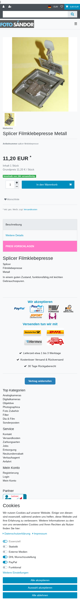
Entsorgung (9, 449)
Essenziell (14, 541)
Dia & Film (9, 418)
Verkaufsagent (11, 457)
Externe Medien (18, 551)
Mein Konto (9, 480)
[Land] (49, 7)
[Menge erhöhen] (17, 183)
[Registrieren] (10, 7)
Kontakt (7, 434)
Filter (6, 414)
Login (6, 476)
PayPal (13, 562)
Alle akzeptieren (40, 580)
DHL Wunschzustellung (22, 556)
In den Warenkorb (46, 184)
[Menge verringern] (17, 187)
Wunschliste (13, 199)
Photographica (11, 406)
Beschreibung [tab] (14, 224)
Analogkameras (12, 395)
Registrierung (11, 472)
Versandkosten (30, 209)
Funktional (15, 567)
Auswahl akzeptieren (40, 587)
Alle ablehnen (40, 595)
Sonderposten (11, 422)
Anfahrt (7, 461)
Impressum (40, 533)
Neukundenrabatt (13, 453)
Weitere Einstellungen (15, 572)
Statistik (13, 546)
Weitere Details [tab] (14, 235)
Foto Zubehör (11, 410)
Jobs (5, 445)
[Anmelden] (4, 7)
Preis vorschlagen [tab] (20, 246)
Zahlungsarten (11, 441)
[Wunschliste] (61, 7)
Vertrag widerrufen (40, 380)
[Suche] (72, 14)
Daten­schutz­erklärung (17, 533)
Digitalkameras (11, 399)
